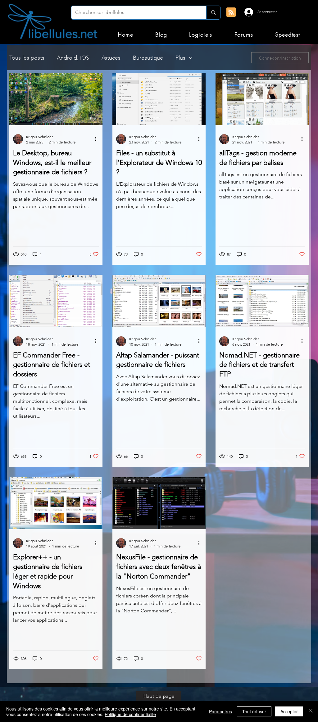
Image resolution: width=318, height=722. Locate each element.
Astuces (111, 57)
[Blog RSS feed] (231, 12)
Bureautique (148, 57)
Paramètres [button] (220, 711)
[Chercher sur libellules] (213, 12)
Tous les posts (26, 57)
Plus (180, 57)
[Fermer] (310, 711)
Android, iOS (73, 57)
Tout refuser (254, 711)
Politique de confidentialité (130, 714)
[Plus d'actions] (98, 139)
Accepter (289, 711)
